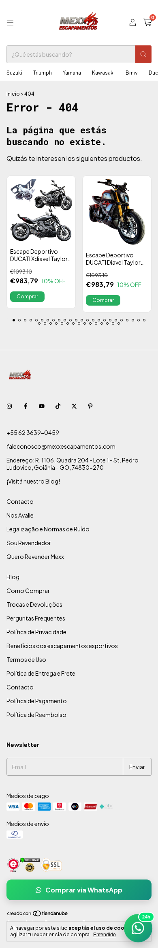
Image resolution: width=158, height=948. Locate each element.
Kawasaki (103, 73)
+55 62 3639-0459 (32, 432)
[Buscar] (143, 54)
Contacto (20, 501)
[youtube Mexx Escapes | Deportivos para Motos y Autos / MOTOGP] (42, 405)
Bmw (132, 73)
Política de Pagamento (36, 700)
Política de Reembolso (36, 714)
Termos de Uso (26, 659)
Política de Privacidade (36, 632)
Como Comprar (28, 590)
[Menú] (10, 22)
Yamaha (72, 73)
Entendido (104, 934)
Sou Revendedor (28, 542)
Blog (12, 576)
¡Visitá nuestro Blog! (33, 481)
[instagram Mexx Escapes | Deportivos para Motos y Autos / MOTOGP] (9, 405)
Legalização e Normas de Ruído (48, 529)
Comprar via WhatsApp (83, 890)
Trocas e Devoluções (34, 604)
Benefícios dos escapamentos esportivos (62, 645)
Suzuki (14, 73)
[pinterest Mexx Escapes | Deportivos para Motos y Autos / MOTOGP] (90, 405)
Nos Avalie (20, 515)
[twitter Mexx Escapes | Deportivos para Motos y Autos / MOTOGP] (74, 405)
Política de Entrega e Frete (40, 673)
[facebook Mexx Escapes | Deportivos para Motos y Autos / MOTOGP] (25, 405)
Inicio (13, 94)
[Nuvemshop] (37, 915)
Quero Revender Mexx (35, 556)
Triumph (42, 73)
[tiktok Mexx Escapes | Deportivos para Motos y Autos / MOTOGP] (58, 405)
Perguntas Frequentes (35, 618)
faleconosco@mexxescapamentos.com (60, 446)
